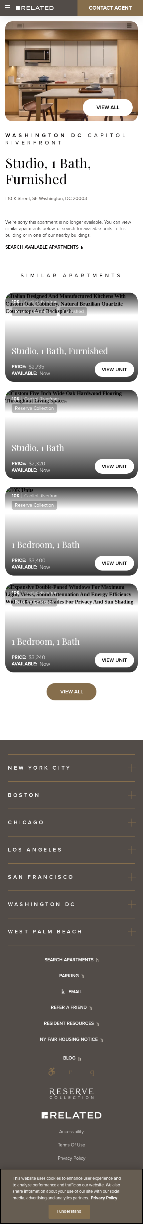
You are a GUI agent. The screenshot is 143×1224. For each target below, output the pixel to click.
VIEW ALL (71, 691)
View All (107, 107)
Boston (24, 795)
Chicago (26, 822)
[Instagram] (94, 1072)
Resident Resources (69, 1023)
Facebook (73, 1072)
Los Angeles (35, 850)
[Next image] (126, 71)
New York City (40, 768)
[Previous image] (17, 71)
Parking (69, 976)
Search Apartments (69, 960)
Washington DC (42, 904)
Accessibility (52, 1072)
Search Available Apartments (41, 247)
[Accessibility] (52, 1072)
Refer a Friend (69, 1007)
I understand (69, 1211)
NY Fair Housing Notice (69, 1039)
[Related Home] (35, 8)
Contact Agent (110, 8)
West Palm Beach (45, 931)
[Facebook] (73, 1072)
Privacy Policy (71, 1158)
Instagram (94, 1072)
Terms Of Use (71, 1145)
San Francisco (41, 877)
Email (75, 992)
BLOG (69, 1058)
